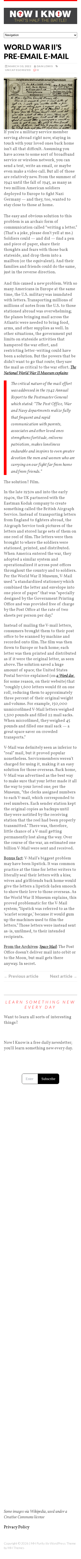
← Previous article (21, 976)
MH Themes (16, 1548)
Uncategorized (18, 70)
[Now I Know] (40, 16)
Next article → (63, 976)
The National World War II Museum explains (40, 370)
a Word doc (65, 676)
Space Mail (48, 947)
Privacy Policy (16, 1527)
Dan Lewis (45, 66)
